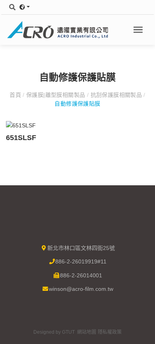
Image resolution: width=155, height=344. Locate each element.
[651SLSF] (21, 125)
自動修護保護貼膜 (77, 103)
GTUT (68, 332)
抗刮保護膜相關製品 (116, 95)
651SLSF (21, 138)
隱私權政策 (110, 332)
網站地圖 (86, 332)
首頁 (16, 95)
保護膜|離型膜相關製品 (56, 95)
